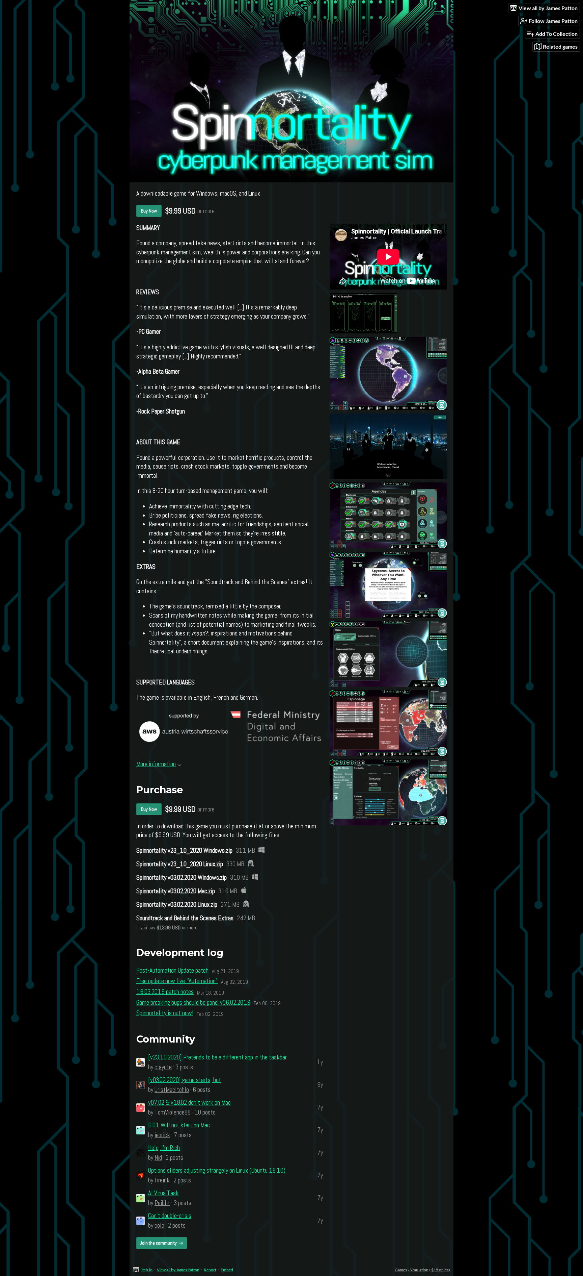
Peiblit (162, 1203)
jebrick (162, 1135)
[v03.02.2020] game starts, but (184, 1080)
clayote (163, 1067)
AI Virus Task (163, 1193)
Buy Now (149, 211)
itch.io (146, 1269)
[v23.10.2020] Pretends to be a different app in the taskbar (217, 1057)
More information (156, 764)
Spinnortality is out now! (164, 1013)
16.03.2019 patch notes (165, 991)
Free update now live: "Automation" (177, 981)
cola (159, 1225)
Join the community (158, 1243)
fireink (162, 1180)
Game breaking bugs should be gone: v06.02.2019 (193, 1002)
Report (210, 1269)
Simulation (419, 1269)
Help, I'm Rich (164, 1148)
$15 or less (440, 1269)
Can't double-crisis (169, 1215)
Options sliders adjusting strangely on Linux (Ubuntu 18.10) (216, 1170)
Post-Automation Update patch (172, 970)
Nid (158, 1157)
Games (401, 1269)
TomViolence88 (173, 1112)
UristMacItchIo (172, 1089)
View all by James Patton (178, 1269)
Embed (227, 1269)
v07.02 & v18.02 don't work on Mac (189, 1102)
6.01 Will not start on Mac (179, 1125)
